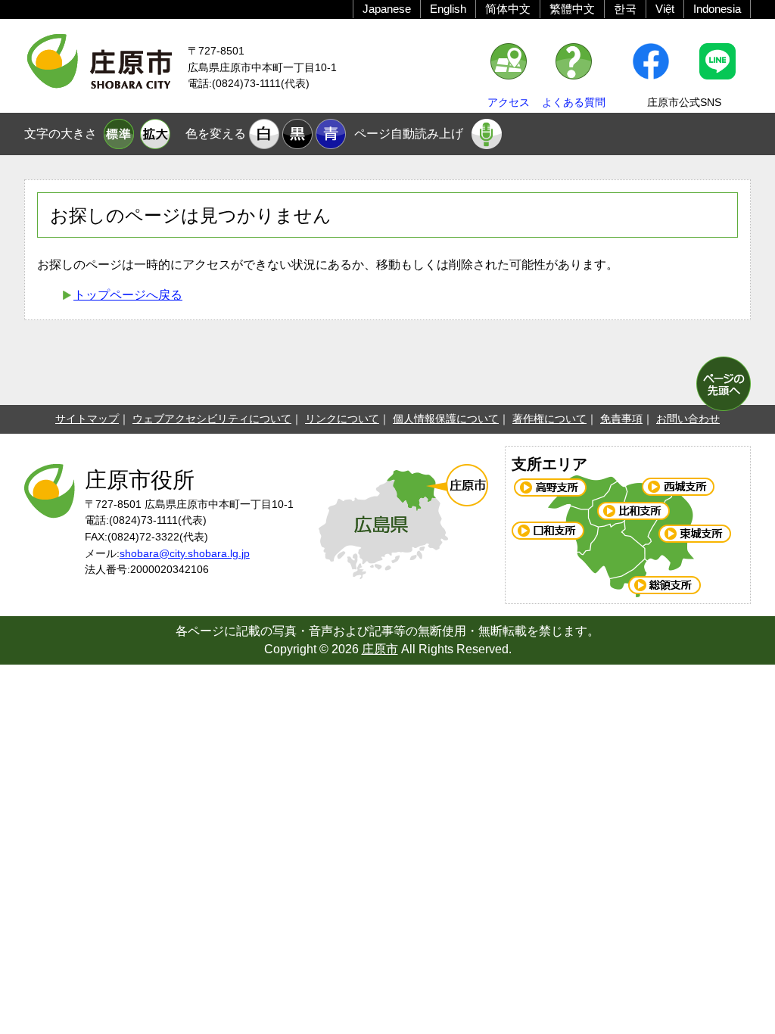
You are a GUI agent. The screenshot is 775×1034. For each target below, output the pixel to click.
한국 (625, 8)
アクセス (508, 102)
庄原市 (380, 649)
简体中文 (508, 8)
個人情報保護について (446, 419)
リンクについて (342, 419)
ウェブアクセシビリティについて (211, 419)
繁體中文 (572, 8)
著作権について (549, 419)
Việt (664, 8)
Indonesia (717, 8)
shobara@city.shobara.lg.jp (185, 553)
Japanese (387, 8)
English (448, 8)
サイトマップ (87, 419)
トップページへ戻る (127, 294)
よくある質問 (573, 102)
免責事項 (621, 419)
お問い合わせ (688, 419)
